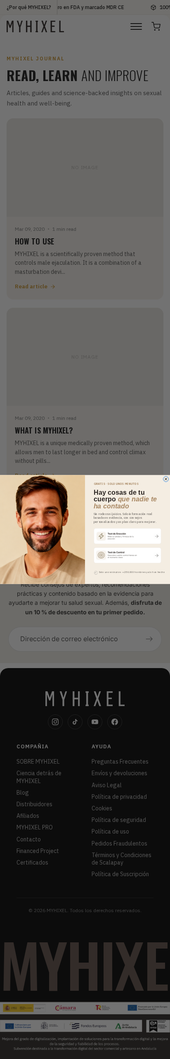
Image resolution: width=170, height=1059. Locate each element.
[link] (128, 536)
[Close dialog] (166, 479)
